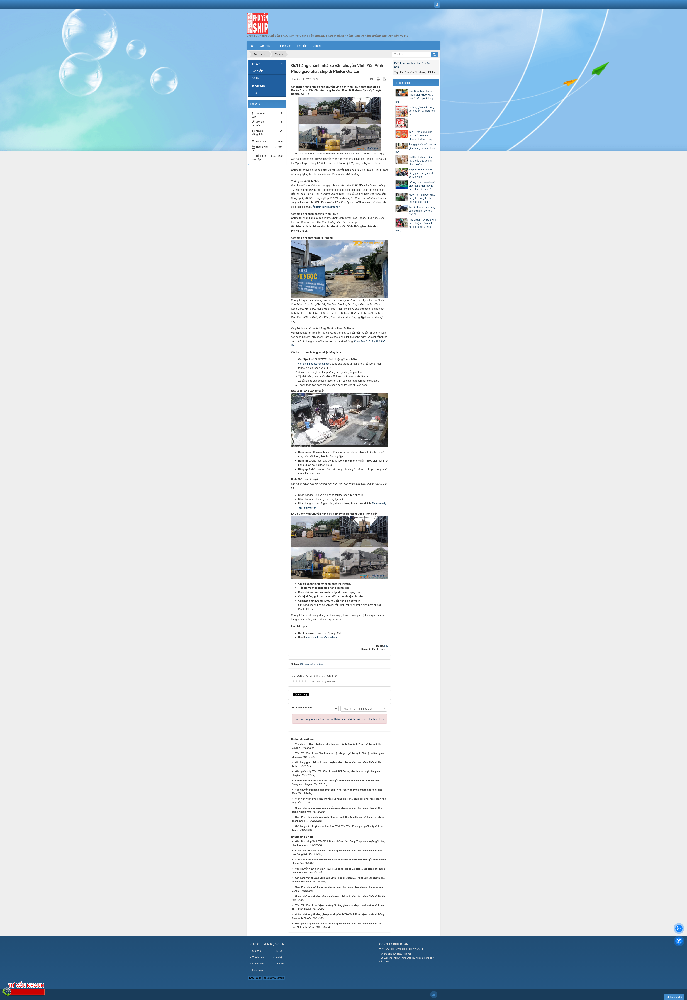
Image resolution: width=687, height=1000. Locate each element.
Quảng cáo (258, 963)
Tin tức (256, 63)
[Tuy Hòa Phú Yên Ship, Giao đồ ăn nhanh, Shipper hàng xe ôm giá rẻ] (257, 23)
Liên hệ (278, 957)
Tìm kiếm (279, 963)
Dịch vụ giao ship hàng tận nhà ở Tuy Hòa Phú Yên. (422, 110)
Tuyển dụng (258, 85)
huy (386, 645)
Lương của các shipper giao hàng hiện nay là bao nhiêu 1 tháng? (422, 185)
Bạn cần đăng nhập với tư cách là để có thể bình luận (339, 719)
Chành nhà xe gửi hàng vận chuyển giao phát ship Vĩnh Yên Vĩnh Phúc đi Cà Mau (340, 896)
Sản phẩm (257, 71)
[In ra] (379, 79)
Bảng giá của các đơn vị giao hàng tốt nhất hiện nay (415, 148)
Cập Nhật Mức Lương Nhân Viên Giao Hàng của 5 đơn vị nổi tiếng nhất (414, 96)
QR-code (256, 977)
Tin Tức (278, 950)
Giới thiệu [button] (265, 45)
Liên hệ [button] (317, 45)
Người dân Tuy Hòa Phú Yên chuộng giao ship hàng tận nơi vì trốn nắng (415, 225)
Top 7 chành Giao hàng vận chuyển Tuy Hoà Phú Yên (422, 210)
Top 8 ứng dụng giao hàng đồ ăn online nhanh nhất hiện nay (420, 135)
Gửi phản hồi (676, 996)
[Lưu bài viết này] (385, 79)
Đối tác (256, 78)
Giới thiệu (257, 950)
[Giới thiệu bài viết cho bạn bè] (372, 79)
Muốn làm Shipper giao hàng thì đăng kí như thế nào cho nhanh (422, 198)
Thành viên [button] (285, 45)
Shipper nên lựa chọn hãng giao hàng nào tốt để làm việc (422, 173)
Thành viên (258, 957)
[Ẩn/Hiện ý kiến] (336, 708)
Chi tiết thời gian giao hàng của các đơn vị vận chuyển (421, 160)
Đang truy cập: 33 (275, 977)
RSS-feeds (258, 970)
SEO (254, 93)
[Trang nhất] (252, 45)
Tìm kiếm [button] (302, 45)
